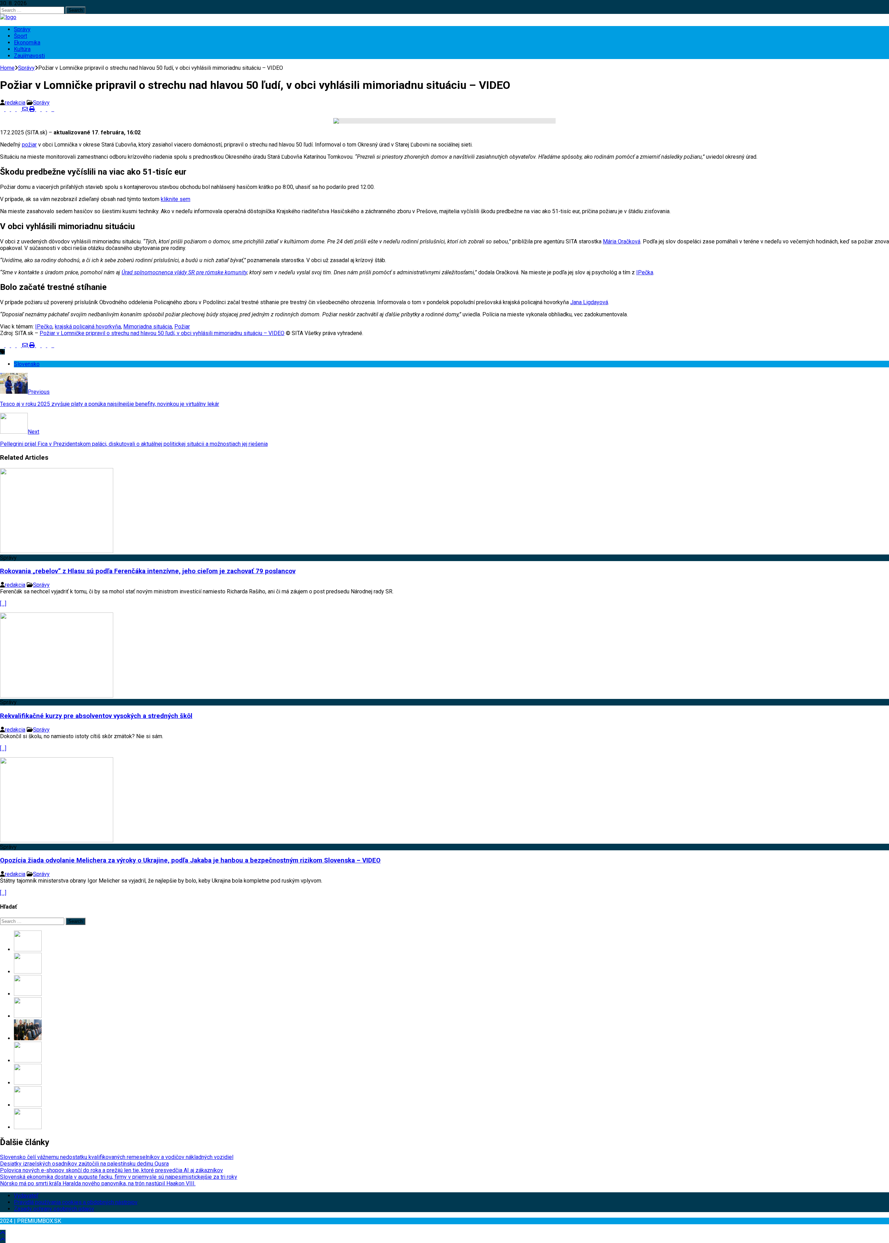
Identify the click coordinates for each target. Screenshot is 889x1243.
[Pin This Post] (19, 109)
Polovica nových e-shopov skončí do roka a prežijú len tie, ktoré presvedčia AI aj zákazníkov (111, 1170)
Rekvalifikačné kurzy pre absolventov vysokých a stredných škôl (96, 716)
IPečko (43, 326)
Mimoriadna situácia (147, 326)
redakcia (15, 102)
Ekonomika (27, 42)
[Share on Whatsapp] (39, 109)
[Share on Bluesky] (53, 109)
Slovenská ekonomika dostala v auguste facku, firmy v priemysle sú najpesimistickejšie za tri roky (118, 1177)
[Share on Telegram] (50, 109)
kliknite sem (175, 199)
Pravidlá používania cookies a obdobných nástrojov (76, 1202)
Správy (22, 29)
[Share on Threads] (56, 109)
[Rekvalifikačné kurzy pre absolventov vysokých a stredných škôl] (56, 695)
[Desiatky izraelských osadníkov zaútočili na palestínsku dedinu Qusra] (28, 971)
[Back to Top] (3, 1233)
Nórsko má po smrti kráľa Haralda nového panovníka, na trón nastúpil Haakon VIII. (98, 1183)
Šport (20, 36)
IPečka (644, 272)
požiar (29, 144)
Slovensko (27, 364)
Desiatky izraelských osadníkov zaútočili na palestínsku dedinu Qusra (84, 1163)
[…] (3, 603)
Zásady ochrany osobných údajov (54, 1209)
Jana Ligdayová (589, 302)
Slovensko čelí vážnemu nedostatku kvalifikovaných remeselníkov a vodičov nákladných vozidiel (116, 1157)
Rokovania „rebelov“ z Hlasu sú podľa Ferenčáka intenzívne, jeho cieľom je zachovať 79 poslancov (148, 571)
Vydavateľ (26, 1195)
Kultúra (22, 49)
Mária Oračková (621, 241)
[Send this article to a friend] (25, 109)
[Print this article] (32, 109)
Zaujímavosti (29, 55)
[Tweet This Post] (8, 109)
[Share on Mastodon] (44, 109)
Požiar (182, 326)
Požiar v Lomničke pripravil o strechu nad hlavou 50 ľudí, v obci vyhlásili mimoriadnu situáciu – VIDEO (162, 333)
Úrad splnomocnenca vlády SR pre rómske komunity (184, 272)
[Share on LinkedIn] (14, 109)
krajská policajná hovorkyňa (88, 326)
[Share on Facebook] (3, 109)
